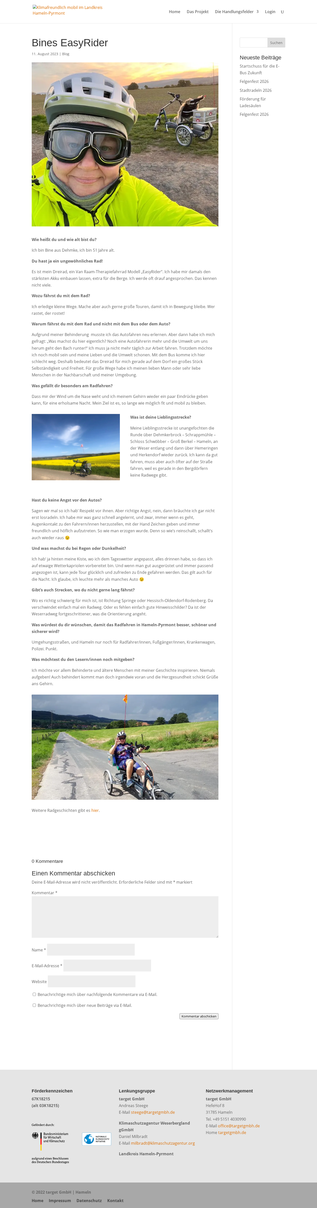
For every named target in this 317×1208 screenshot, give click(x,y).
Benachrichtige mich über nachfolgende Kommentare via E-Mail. (97, 994)
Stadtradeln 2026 (256, 90)
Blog (65, 53)
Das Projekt (198, 12)
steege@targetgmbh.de (153, 1112)
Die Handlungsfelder (234, 12)
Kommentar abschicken (199, 1016)
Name (39, 950)
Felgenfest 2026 (254, 81)
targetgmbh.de (232, 1132)
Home (174, 12)
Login (270, 12)
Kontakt (115, 1200)
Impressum (60, 1200)
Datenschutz (89, 1200)
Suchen (276, 42)
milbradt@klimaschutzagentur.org (163, 1143)
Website (39, 981)
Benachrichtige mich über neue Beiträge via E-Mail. (85, 1005)
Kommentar (44, 892)
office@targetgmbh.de (239, 1126)
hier (95, 810)
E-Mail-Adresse (47, 965)
